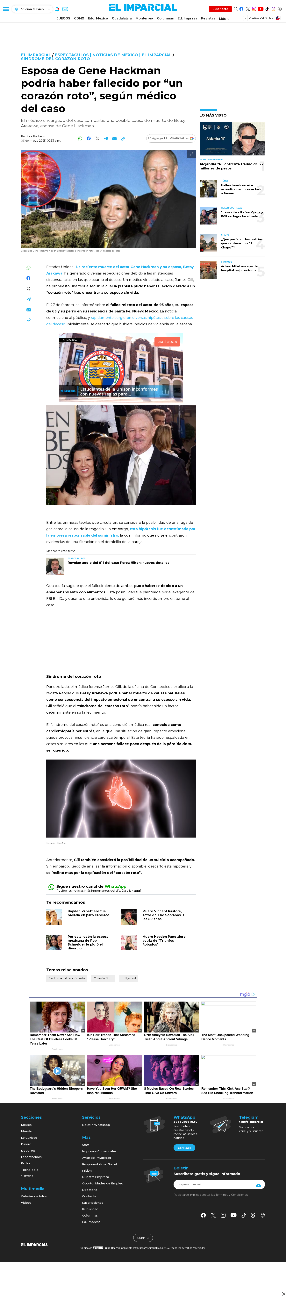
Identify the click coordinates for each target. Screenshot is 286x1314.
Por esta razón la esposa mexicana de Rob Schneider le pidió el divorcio (88, 942)
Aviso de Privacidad (96, 1158)
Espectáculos (31, 1157)
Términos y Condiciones (232, 1194)
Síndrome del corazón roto (55, 58)
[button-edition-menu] (246, 18)
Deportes (28, 1150)
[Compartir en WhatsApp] (80, 138)
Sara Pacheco (36, 136)
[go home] (34, 1244)
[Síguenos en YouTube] (260, 8)
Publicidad (90, 1209)
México (26, 1125)
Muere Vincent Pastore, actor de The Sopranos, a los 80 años (163, 915)
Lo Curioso (29, 1137)
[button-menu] (6, 9)
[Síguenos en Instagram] (254, 8)
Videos (26, 1202)
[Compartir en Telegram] (106, 138)
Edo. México (98, 18)
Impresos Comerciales (99, 1151)
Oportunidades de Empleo (102, 1183)
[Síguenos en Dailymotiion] (263, 1215)
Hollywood (128, 978)
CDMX (79, 18)
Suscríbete (220, 9)
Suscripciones (92, 1202)
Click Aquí (184, 1147)
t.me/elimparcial (251, 1121)
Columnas (165, 18)
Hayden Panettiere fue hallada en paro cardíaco (88, 913)
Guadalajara (122, 18)
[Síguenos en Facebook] (241, 8)
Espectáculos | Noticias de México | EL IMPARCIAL (113, 55)
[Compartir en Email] (114, 138)
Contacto (89, 1196)
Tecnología (29, 1170)
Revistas (208, 18)
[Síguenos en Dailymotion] (280, 8)
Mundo (26, 1131)
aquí (137, 890)
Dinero (26, 1144)
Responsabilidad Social (99, 1164)
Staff (85, 1145)
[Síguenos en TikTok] (267, 8)
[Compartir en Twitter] (97, 138)
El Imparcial (36, 55)
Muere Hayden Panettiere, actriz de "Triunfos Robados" (164, 940)
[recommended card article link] (55, 566)
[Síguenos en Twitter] (248, 8)
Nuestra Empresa (95, 1177)
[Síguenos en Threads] (273, 8)
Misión (87, 1170)
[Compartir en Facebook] (89, 138)
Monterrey (144, 18)
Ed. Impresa (187, 18)
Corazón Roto (103, 978)
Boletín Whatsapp (96, 1125)
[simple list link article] (232, 140)
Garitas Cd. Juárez (262, 18)
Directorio (89, 1190)
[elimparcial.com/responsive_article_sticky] (283, 1293)
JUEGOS (63, 18)
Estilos (26, 1163)
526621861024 (185, 1121)
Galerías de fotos (34, 1196)
